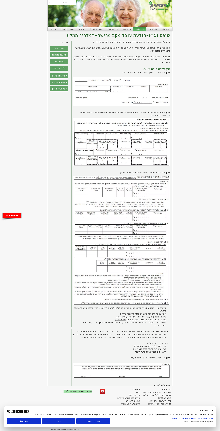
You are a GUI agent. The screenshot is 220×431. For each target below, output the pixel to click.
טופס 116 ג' (121, 319)
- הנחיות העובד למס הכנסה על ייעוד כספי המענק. (141, 172)
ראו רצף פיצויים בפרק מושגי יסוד (146, 346)
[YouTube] (102, 391)
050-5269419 (160, 400)
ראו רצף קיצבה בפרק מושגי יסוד (147, 348)
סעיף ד (166, 172)
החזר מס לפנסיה (133, 400)
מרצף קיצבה (140, 351)
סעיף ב (167, 112)
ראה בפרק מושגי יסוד (125, 316)
